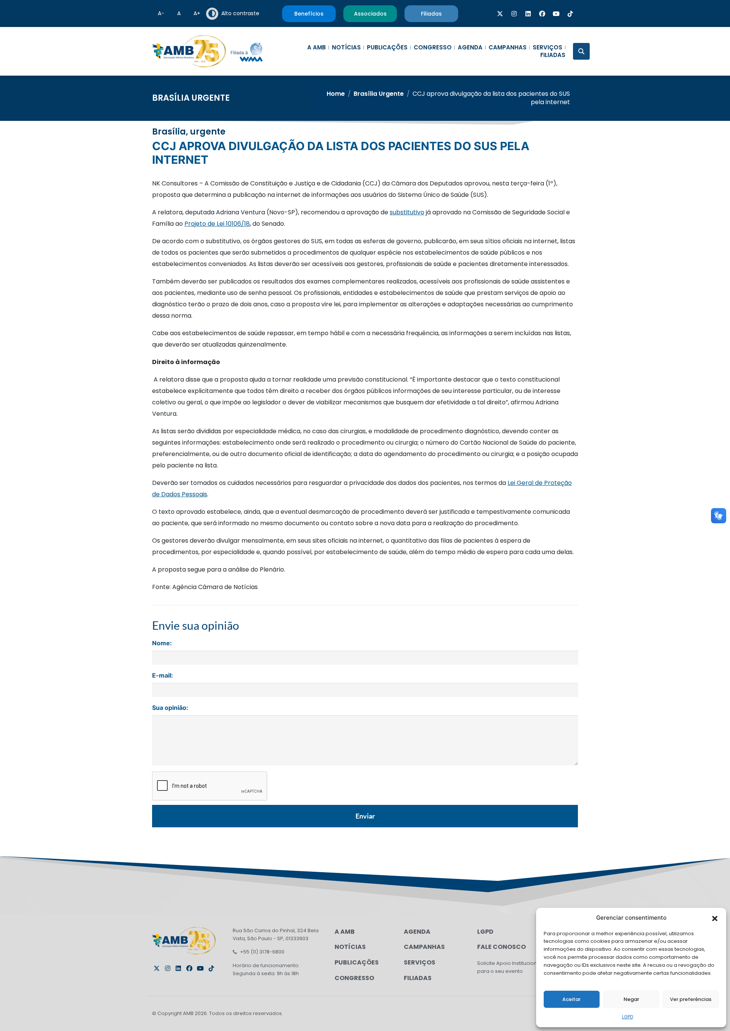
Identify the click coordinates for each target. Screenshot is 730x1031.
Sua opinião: (170, 707)
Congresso (433, 47)
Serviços (547, 47)
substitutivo (407, 212)
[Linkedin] (528, 14)
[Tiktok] (570, 14)
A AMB (316, 47)
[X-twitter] (500, 14)
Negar (631, 999)
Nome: (162, 643)
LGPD (627, 1017)
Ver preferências (690, 999)
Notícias (346, 47)
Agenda (470, 47)
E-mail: (162, 675)
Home (336, 93)
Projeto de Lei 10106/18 (217, 223)
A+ (197, 13)
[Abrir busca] (581, 51)
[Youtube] (556, 14)
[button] (715, 918)
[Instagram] (514, 14)
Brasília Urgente (191, 98)
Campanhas (508, 47)
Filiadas (552, 55)
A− (161, 13)
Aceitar (571, 999)
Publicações (387, 47)
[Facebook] (542, 14)
